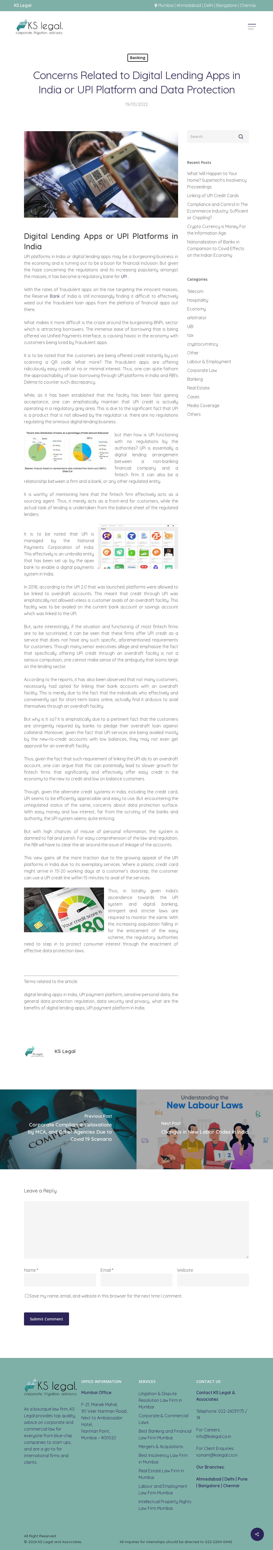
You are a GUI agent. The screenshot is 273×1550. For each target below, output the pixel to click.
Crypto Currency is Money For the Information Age (216, 230)
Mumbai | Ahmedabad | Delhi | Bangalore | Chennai (207, 5)
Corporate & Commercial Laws (163, 1419)
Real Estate (198, 388)
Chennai (231, 1485)
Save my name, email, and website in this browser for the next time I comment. (105, 1296)
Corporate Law (202, 370)
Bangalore (209, 1485)
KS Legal (64, 1051)
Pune (243, 1479)
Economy (196, 309)
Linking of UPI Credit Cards (213, 195)
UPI (124, 276)
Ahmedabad (208, 1479)
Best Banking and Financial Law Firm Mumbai (165, 1434)
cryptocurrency (202, 344)
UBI (190, 326)
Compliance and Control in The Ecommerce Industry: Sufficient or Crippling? (217, 211)
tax (190, 335)
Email (107, 1270)
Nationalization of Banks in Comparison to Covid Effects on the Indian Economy (215, 248)
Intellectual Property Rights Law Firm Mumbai (165, 1505)
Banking (137, 57)
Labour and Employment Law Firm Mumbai (163, 1489)
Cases (193, 396)
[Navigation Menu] (252, 26)
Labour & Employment (209, 361)
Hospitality (197, 300)
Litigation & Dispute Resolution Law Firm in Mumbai (160, 1400)
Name (31, 1270)
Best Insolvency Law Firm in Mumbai (163, 1459)
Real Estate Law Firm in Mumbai (161, 1474)
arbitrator (197, 317)
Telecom (195, 291)
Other (193, 352)
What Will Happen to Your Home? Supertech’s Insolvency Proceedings (217, 180)
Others (194, 414)
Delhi (229, 1479)
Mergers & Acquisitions (161, 1446)
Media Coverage (203, 405)
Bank (55, 296)
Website (185, 1270)
